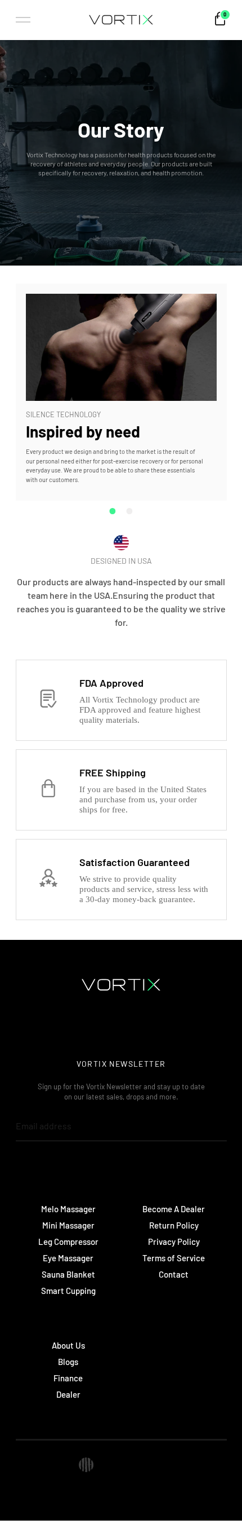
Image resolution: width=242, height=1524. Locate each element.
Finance (68, 1378)
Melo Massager (68, 1209)
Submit (200, 1126)
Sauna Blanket (68, 1274)
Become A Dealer (173, 1209)
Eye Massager (68, 1258)
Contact (174, 1274)
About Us (68, 1345)
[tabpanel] (121, 392)
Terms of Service (173, 1258)
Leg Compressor (68, 1241)
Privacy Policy (174, 1241)
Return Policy (174, 1225)
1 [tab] (112, 510)
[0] (220, 22)
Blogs (68, 1362)
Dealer (68, 1394)
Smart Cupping (68, 1291)
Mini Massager (68, 1225)
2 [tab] (129, 510)
